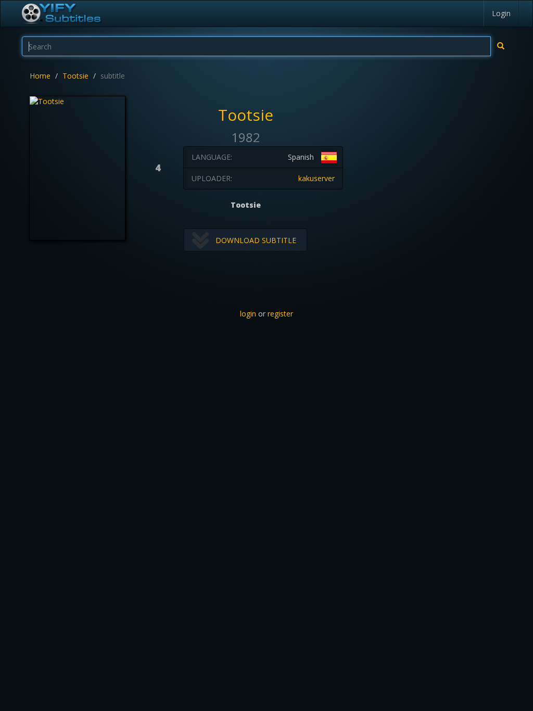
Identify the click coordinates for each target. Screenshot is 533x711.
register (280, 314)
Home (40, 76)
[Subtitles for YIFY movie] (61, 14)
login (248, 314)
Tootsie (75, 76)
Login (501, 13)
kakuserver (316, 178)
